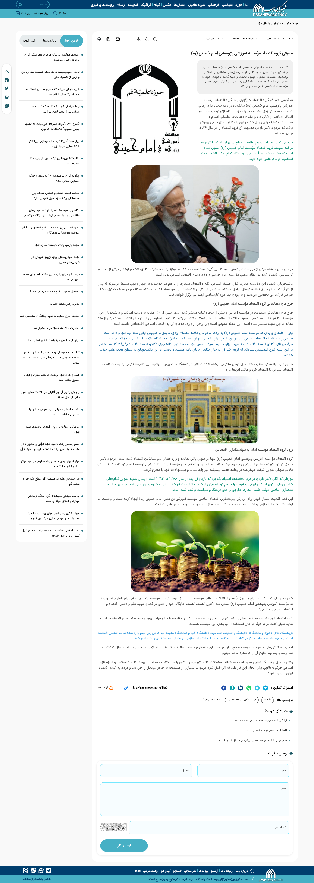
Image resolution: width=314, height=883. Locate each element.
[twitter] (257, 687)
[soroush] (232, 687)
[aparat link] (7, 97)
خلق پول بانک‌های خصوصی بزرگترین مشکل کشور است (253, 740)
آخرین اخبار (71, 40)
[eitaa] (26, 871)
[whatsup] (248, 687)
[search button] (20, 4)
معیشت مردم (212, 700)
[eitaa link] (7, 79)
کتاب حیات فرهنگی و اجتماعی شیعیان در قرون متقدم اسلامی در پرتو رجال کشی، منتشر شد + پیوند (51, 357)
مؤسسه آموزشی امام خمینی (242, 700)
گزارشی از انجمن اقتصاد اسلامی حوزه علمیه (260, 720)
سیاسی (227, 4)
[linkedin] (240, 687)
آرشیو (214, 870)
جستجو (177, 870)
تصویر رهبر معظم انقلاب (65, 304)
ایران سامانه (29, 879)
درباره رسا (241, 870)
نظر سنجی (190, 870)
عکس (167, 4)
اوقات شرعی (150, 870)
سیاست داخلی (274, 39)
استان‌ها (179, 4)
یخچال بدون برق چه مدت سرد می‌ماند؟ (55, 291)
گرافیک (146, 4)
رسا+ (121, 4)
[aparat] (41, 871)
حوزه (238, 4)
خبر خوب (29, 40)
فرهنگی (213, 4)
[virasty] (33, 871)
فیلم (157, 4)
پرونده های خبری (102, 4)
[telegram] (265, 687)
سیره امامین (196, 4)
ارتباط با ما (227, 870)
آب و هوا (165, 870)
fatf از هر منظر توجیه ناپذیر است (267, 730)
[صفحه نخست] (245, 4)
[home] (271, 875)
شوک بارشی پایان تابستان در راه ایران (57, 245)
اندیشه (132, 4)
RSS (138, 870)
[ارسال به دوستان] (118, 39)
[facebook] (223, 687)
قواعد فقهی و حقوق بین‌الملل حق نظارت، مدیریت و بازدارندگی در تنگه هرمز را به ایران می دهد (241, 23)
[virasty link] (7, 105)
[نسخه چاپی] (99, 39)
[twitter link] (7, 88)
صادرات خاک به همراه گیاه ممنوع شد (56, 328)
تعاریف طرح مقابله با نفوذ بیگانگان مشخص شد (50, 316)
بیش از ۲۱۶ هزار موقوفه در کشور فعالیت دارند (52, 340)
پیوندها (203, 870)
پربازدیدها (50, 40)
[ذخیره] (108, 39)
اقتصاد (267, 700)
